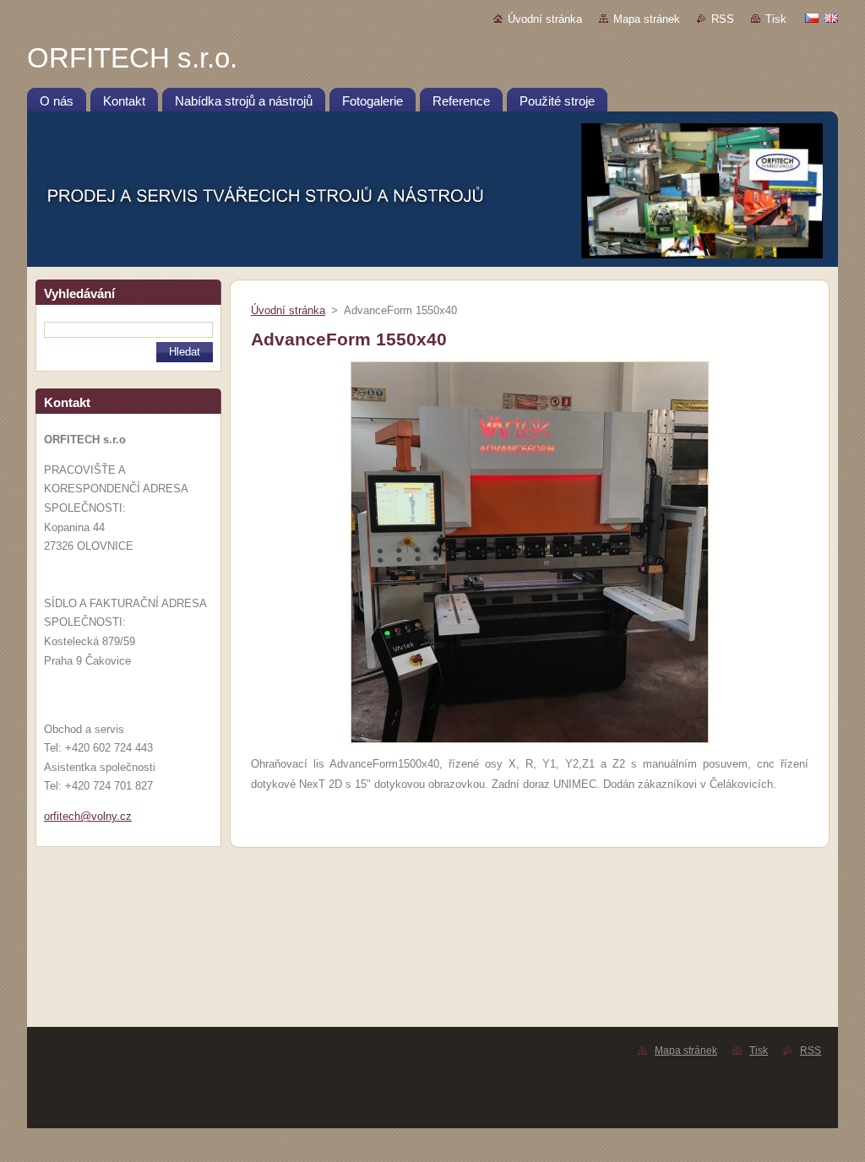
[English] (831, 17)
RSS (722, 19)
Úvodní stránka (545, 19)
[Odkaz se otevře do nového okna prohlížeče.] (529, 743)
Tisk (775, 19)
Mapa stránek (646, 19)
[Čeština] (812, 17)
